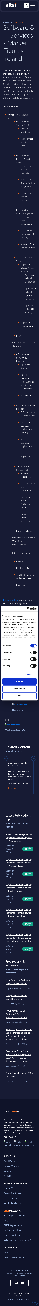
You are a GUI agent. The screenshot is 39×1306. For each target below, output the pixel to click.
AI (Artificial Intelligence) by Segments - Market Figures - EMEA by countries (19, 887)
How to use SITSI (12, 1234)
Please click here (10, 599)
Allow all (19, 681)
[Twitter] (9, 1143)
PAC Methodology (12, 1230)
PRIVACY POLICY (26, 1300)
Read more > (13, 788)
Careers (7, 1170)
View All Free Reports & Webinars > (17, 971)
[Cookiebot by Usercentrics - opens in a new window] (28, 608)
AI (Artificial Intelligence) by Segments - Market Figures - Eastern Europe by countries (19, 937)
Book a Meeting (11, 1165)
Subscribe (19, 1282)
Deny (19, 695)
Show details (27, 675)
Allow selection (19, 688)
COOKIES (17, 1300)
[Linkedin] (19, 1143)
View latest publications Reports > (17, 825)
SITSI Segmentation (13, 1225)
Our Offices (9, 1161)
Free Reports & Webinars (16, 1215)
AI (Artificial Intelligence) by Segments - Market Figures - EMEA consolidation (19, 912)
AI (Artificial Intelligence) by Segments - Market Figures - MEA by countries (19, 837)
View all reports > (14, 751)
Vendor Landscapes (13, 1202)
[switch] (33, 652)
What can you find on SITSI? (17, 1239)
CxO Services (10, 1198)
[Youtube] (30, 1143)
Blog (6, 1220)
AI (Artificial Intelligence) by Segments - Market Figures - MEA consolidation (19, 862)
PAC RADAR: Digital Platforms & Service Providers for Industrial (16, 1014)
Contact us (9, 1252)
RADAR (8, 1188)
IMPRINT (10, 1300)
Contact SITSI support (14, 1257)
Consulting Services (13, 1193)
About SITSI (9, 1175)
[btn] (5, 758)
